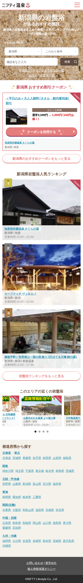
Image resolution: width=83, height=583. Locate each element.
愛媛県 (6, 528)
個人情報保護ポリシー (41, 569)
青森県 (27, 458)
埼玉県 (19, 471)
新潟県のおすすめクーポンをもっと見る (41, 158)
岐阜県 (27, 497)
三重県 (37, 497)
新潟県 (27, 484)
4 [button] (48, 432)
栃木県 (50, 471)
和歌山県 (28, 510)
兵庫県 (6, 510)
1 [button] (35, 432)
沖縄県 (6, 546)
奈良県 (60, 510)
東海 (5, 492)
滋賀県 (39, 510)
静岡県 (6, 497)
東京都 (39, 471)
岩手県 (37, 458)
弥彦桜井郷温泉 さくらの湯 (19, 142)
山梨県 (16, 484)
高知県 (16, 528)
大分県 (16, 541)
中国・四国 (9, 518)
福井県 (57, 484)
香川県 (67, 523)
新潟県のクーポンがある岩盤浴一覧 (41, 70)
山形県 (57, 458)
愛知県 (16, 497)
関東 (5, 466)
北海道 (6, 453)
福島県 (67, 458)
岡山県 (37, 523)
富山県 (37, 484)
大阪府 (16, 510)
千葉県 (29, 471)
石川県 (47, 484)
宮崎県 (57, 541)
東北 (17, 453)
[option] (41, 412)
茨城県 (70, 471)
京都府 (50, 510)
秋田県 (47, 458)
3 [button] (44, 432)
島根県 (27, 523)
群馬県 (60, 471)
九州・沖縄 (9, 536)
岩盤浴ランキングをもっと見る (41, 375)
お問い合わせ (34, 563)
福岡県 (6, 541)
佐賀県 (27, 541)
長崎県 (37, 541)
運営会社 (51, 563)
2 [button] (39, 432)
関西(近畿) (9, 505)
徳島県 (57, 523)
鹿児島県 (68, 541)
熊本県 (47, 541)
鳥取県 (16, 523)
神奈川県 (8, 471)
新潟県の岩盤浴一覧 (41, 75)
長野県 (6, 484)
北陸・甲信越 (10, 479)
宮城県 (16, 458)
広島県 (6, 523)
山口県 (47, 523)
